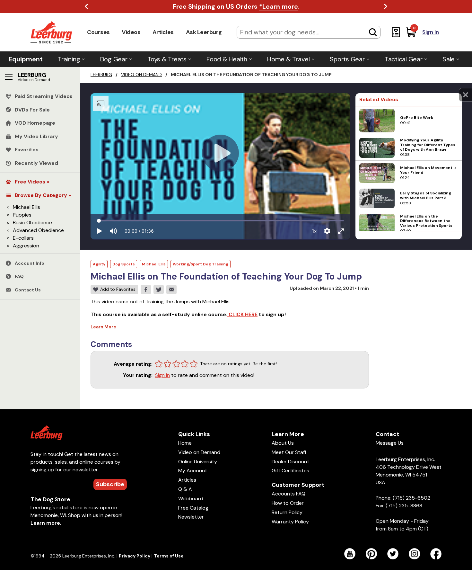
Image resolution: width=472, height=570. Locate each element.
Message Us (390, 443)
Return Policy (287, 512)
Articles (163, 32)
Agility (99, 264)
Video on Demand (141, 74)
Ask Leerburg (204, 32)
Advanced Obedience (38, 230)
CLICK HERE (242, 314)
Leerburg (101, 74)
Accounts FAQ (288, 493)
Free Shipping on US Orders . (236, 6)
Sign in (162, 375)
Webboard (190, 498)
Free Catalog (193, 507)
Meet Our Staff (289, 452)
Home (185, 443)
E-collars (23, 238)
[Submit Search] (373, 32)
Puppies (22, 214)
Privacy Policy (134, 556)
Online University (197, 461)
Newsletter (191, 516)
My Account (192, 470)
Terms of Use (169, 556)
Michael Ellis (26, 207)
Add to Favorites (117, 289)
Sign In (430, 32)
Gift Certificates (290, 470)
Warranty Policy (290, 521)
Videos (131, 32)
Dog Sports (123, 264)
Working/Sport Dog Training (200, 264)
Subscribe (110, 484)
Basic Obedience (32, 222)
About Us (283, 443)
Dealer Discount (290, 461)
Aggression (26, 245)
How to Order (288, 503)
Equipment (26, 59)
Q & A (185, 489)
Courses (98, 32)
